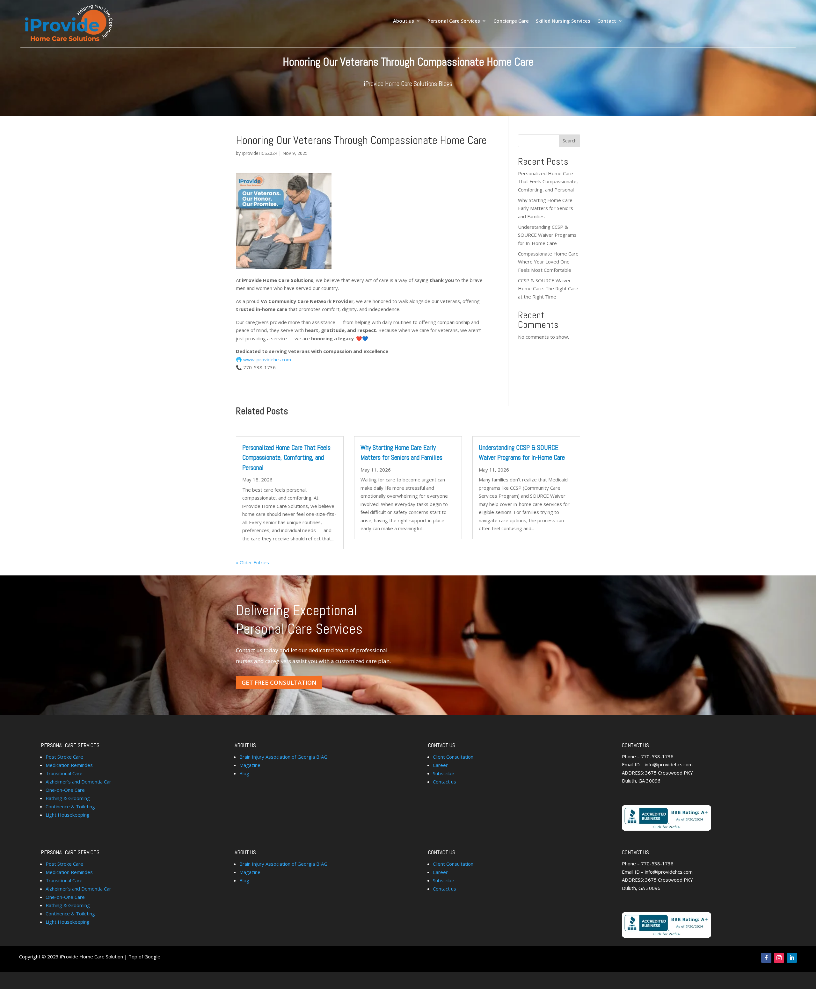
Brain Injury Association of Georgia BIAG (283, 757)
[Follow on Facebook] (766, 958)
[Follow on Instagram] (779, 958)
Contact (606, 21)
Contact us (444, 781)
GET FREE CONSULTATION (279, 682)
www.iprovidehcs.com (267, 359)
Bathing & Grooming (68, 798)
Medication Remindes (69, 765)
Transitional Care (64, 773)
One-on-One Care (65, 790)
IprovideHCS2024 (259, 153)
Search (570, 141)
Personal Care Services (453, 21)
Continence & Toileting (70, 806)
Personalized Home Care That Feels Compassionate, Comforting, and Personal (548, 181)
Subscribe (443, 773)
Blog (244, 773)
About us (403, 21)
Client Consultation (453, 757)
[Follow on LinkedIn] (792, 958)
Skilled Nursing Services (563, 21)
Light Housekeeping (68, 815)
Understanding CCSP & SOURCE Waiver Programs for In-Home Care (547, 235)
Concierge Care (511, 21)
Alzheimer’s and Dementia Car (78, 781)
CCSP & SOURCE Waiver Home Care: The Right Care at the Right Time (548, 288)
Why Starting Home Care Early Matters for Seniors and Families (545, 208)
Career (440, 765)
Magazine (249, 765)
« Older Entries (252, 562)
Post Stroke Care (64, 757)
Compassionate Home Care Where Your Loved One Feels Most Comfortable (548, 261)
